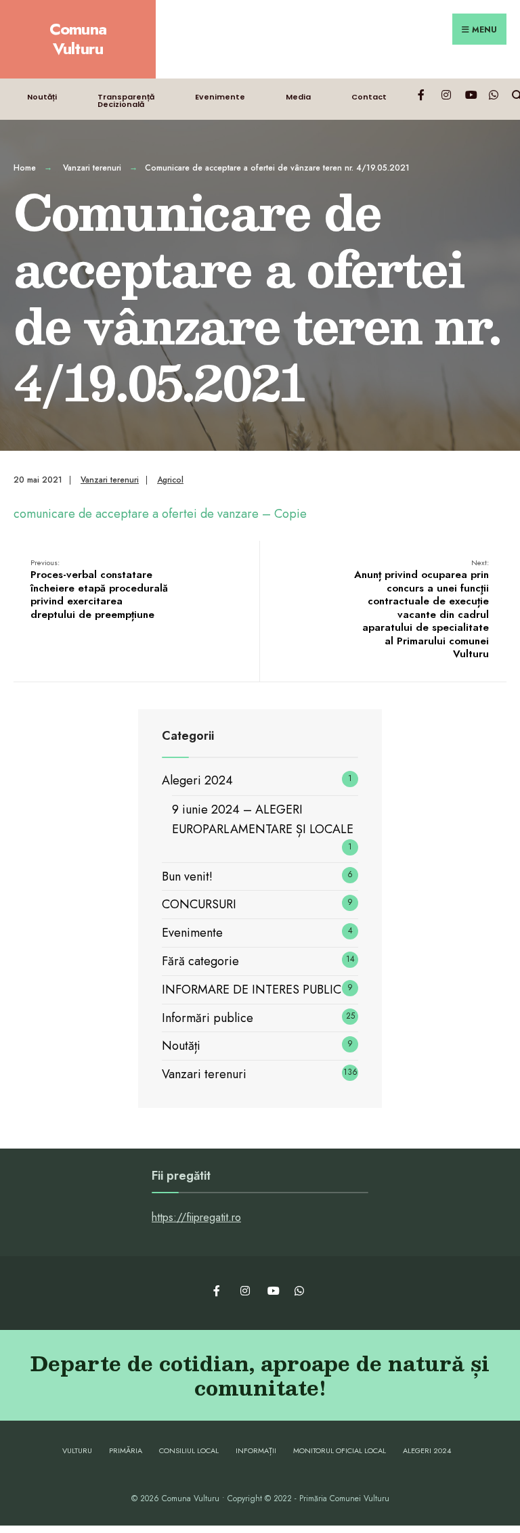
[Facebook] (422, 94)
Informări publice (207, 1018)
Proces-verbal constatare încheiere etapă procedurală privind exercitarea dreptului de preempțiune (99, 589)
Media (298, 96)
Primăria (125, 1450)
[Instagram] (446, 94)
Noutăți (42, 96)
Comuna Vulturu (78, 38)
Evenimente (220, 96)
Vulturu (77, 1450)
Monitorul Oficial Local (339, 1450)
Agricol (170, 480)
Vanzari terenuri (92, 168)
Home (25, 168)
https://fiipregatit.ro (196, 1217)
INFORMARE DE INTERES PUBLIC (251, 989)
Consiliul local (189, 1450)
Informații (256, 1450)
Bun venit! (187, 876)
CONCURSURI (199, 904)
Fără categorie (200, 961)
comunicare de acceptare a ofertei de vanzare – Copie (160, 514)
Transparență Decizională (126, 100)
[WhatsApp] (493, 94)
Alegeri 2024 (197, 780)
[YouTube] (469, 94)
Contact (369, 96)
